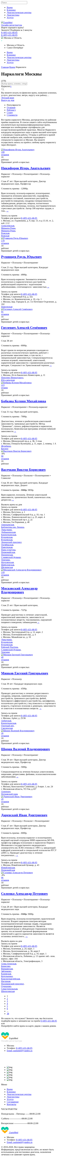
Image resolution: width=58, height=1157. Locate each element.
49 (2, 657)
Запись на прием (9, 215)
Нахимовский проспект (12, 984)
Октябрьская (7, 545)
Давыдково (6, 529)
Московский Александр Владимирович (19, 590)
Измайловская (8, 867)
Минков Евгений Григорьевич (24, 673)
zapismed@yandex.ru (19, 1050)
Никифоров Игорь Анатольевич (25, 168)
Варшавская (7, 969)
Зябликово (6, 971)
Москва (10, 1045)
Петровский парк (9, 794)
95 (2, 312)
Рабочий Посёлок (9, 647)
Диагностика (13, 15)
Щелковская (7, 567)
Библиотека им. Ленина (12, 527)
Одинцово (6, 986)
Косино (4, 448)
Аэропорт (5, 791)
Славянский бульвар (11, 557)
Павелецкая (6, 307)
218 (3, 572)
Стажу (10, 112)
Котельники (7, 976)
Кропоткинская (8, 535)
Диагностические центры (19, 12)
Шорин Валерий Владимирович (25, 749)
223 (3, 385)
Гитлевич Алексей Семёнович (24, 327)
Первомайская (8, 552)
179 (3, 241)
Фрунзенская (7, 562)
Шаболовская (7, 565)
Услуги (10, 17)
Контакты (11, 1104)
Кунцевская (6, 537)
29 (2, 799)
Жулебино (6, 446)
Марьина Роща (8, 228)
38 (8, 1013)
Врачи (10, 7)
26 (2, 733)
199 (3, 152)
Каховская (6, 974)
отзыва (4, 387)
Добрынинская (8, 532)
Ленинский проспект (11, 542)
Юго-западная (8, 380)
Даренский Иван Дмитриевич (24, 815)
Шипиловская (8, 991)
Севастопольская (9, 989)
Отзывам (11, 107)
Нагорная (5, 981)
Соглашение (13, 1102)
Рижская (5, 233)
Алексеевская (7, 225)
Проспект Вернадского (12, 377)
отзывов (5, 154)
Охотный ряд (7, 726)
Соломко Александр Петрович (24, 893)
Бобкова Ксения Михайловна (23, 401)
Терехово (5, 560)
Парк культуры (8, 550)
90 (2, 456)
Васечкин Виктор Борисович (23, 469)
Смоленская (7, 728)
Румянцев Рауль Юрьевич (21, 257)
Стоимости (12, 115)
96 (2, 877)
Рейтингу (11, 110)
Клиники (11, 10)
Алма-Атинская (8, 964)
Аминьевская (7, 524)
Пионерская (7, 555)
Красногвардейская (10, 979)
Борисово (5, 966)
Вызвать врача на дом (11, 504)
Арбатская (6, 720)
